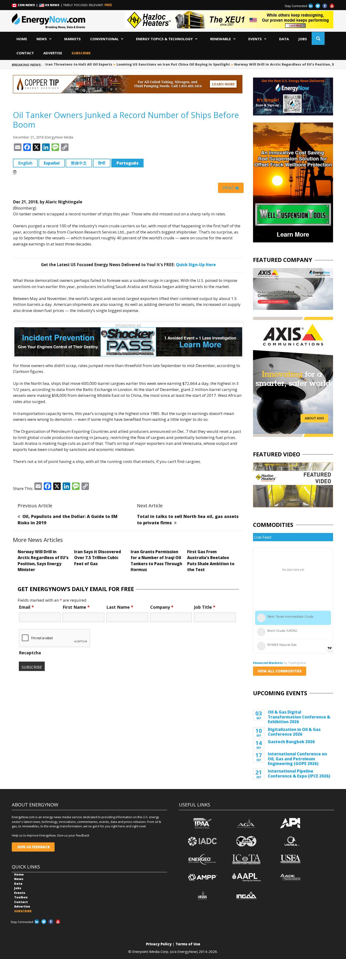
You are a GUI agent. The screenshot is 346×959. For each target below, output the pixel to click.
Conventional (104, 38)
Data (284, 38)
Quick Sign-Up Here (196, 264)
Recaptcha (30, 652)
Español (52, 163)
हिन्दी (101, 163)
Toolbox (21, 897)
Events (255, 38)
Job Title (204, 607)
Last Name (119, 607)
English (25, 163)
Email (26, 607)
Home (21, 38)
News (41, 38)
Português (127, 163)
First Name (76, 607)
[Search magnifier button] (318, 38)
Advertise (52, 53)
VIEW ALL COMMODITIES (280, 671)
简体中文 (79, 163)
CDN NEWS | (28, 5)
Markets (72, 38)
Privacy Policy (159, 944)
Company (161, 607)
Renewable (220, 38)
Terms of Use (188, 944)
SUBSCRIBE (81, 53)
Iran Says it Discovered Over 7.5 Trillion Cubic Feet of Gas (97, 557)
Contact (25, 53)
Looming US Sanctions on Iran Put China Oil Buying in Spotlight (158, 64)
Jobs (302, 38)
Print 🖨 (231, 187)
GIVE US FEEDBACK (33, 847)
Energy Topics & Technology (164, 38)
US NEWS (52, 5)
